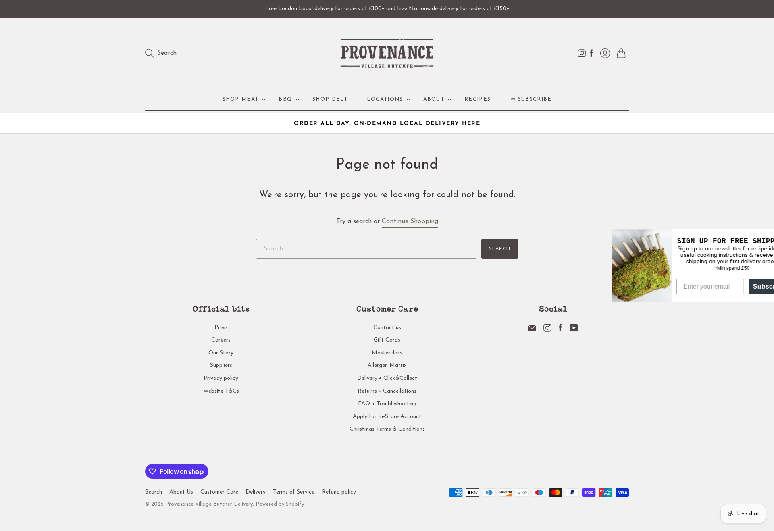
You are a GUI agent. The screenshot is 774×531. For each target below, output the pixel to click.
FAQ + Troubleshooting (387, 404)
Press (221, 328)
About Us (181, 492)
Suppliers (221, 365)
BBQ (285, 99)
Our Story (220, 353)
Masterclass (387, 353)
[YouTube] (574, 330)
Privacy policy (221, 378)
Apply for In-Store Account (387, 417)
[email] (532, 330)
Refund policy (339, 492)
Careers (221, 340)
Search (499, 248)
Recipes (477, 99)
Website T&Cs (221, 391)
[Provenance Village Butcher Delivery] (387, 53)
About (434, 99)
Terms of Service (293, 492)
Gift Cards (387, 340)
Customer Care (219, 492)
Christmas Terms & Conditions (387, 429)
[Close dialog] (767, 236)
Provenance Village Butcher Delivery (209, 504)
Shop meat (241, 99)
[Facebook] (560, 330)
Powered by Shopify (280, 504)
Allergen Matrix (387, 365)
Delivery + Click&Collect (387, 378)
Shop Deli (329, 99)
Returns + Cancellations (387, 391)
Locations (385, 99)
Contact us (387, 328)
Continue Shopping (410, 221)
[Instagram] (547, 330)
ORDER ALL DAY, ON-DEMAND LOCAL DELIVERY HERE (387, 124)
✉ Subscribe (531, 99)
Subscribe (750, 286)
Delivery (256, 492)
